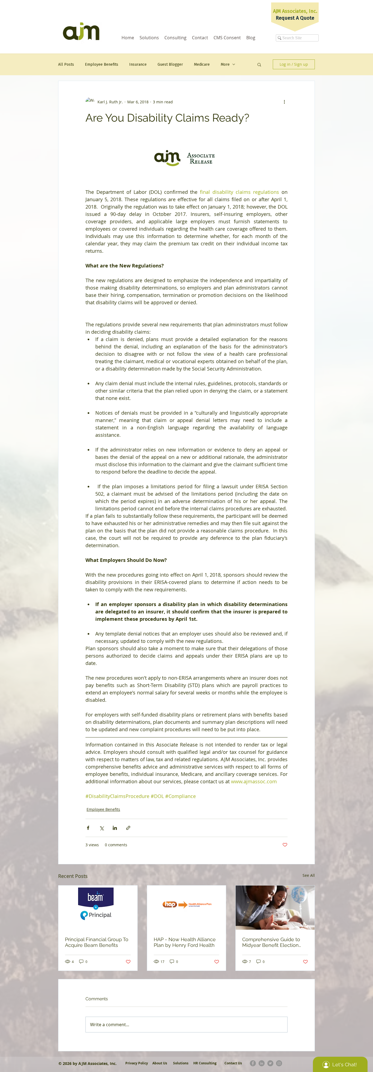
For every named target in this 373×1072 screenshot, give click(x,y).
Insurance (138, 64)
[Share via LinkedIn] (114, 827)
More (225, 64)
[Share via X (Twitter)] (101, 827)
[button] (259, 64)
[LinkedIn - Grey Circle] (262, 1063)
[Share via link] (128, 827)
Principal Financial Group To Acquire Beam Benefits (96, 942)
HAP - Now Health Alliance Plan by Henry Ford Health (185, 942)
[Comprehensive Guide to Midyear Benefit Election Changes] (275, 908)
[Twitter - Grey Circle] (270, 1063)
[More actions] (284, 101)
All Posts (66, 64)
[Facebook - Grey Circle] (253, 1063)
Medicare (202, 64)
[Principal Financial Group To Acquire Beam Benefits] (97, 908)
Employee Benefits (101, 64)
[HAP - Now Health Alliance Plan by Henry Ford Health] (186, 908)
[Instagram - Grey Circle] (279, 1063)
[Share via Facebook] (88, 827)
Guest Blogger (170, 64)
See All (309, 875)
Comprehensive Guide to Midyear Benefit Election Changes (271, 942)
